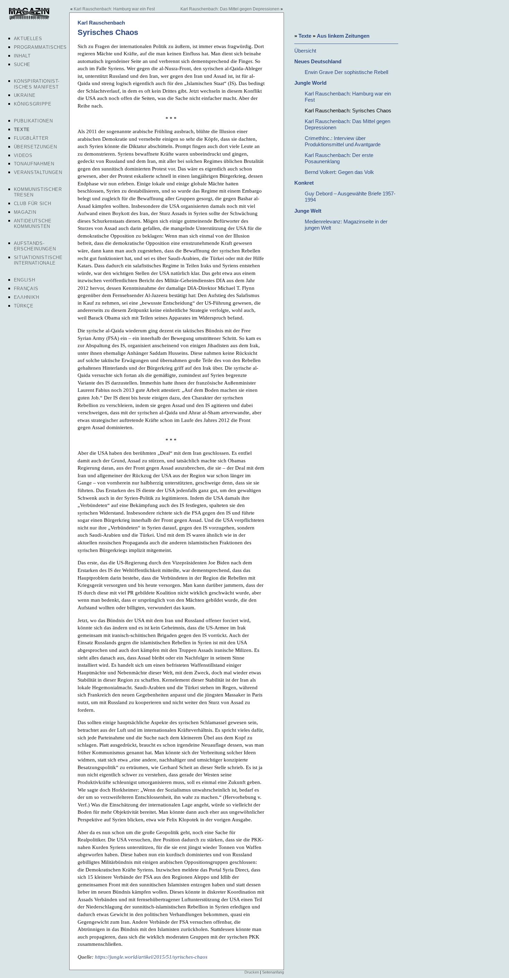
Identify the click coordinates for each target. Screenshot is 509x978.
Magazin (25, 212)
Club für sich (32, 203)
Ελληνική (26, 297)
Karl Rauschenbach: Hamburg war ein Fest (114, 9)
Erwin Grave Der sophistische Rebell (346, 72)
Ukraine (25, 95)
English (24, 280)
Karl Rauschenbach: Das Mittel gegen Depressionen (229, 9)
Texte (22, 129)
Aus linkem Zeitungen (343, 36)
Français (26, 288)
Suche (22, 64)
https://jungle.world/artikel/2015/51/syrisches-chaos (151, 957)
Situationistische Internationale (38, 260)
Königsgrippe (33, 104)
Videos (23, 155)
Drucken (251, 972)
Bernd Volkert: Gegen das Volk (339, 172)
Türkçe (24, 305)
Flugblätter (31, 138)
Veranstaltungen (38, 172)
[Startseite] (28, 18)
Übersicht (305, 51)
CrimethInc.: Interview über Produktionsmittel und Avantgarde (343, 141)
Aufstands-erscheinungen (35, 246)
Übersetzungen (35, 146)
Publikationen (33, 120)
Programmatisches (40, 47)
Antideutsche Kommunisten (33, 223)
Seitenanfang (273, 972)
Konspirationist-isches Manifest (37, 84)
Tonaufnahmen (34, 163)
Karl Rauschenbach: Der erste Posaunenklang (339, 158)
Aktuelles (28, 38)
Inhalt (22, 55)
